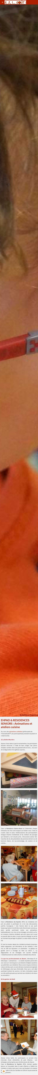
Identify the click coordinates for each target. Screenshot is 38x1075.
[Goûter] (19, 901)
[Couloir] (19, 807)
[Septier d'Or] (19, 863)
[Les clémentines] (19, 1037)
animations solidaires (16, 731)
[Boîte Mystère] (19, 770)
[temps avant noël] (19, 999)
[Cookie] (4, 1071)
